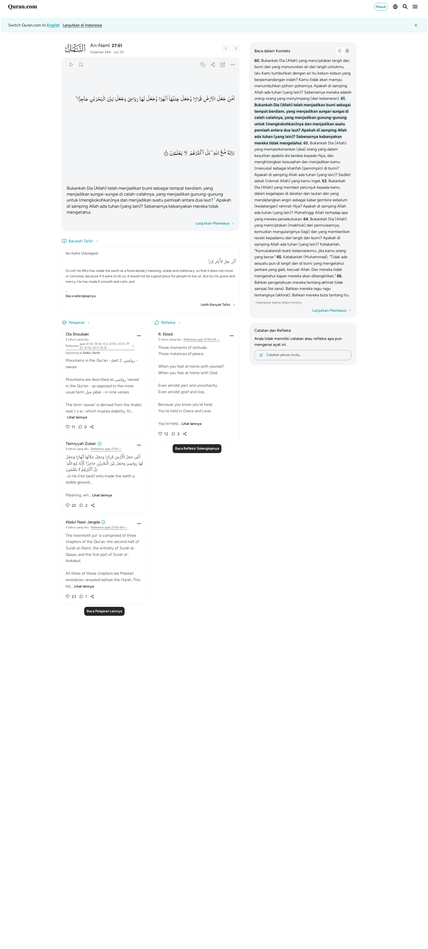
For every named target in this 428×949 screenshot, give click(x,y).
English (53, 25)
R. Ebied (165, 334)
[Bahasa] (395, 7)
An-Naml (100, 45)
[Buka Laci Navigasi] (415, 7)
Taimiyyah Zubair (81, 443)
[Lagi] (232, 64)
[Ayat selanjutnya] (236, 48)
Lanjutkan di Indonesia (82, 25)
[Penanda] (81, 64)
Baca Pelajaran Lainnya (104, 611)
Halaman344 (100, 52)
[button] (231, 99)
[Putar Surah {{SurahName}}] (71, 64)
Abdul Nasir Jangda (83, 522)
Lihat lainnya (77, 417)
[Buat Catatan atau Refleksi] (222, 64)
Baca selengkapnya (81, 296)
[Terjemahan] (347, 51)
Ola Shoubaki (77, 334)
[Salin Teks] (202, 64)
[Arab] (339, 51)
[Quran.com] (22, 6)
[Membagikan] (212, 64)
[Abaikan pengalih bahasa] (416, 25)
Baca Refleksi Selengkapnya (197, 448)
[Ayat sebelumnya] (226, 48)
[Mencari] (405, 7)
